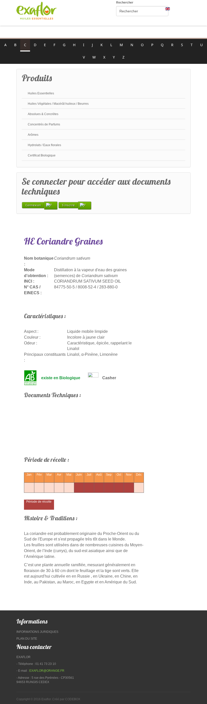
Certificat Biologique (42, 155)
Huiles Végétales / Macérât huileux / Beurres (58, 103)
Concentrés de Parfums (44, 124)
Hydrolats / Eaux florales (44, 145)
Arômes (33, 135)
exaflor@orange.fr (46, 670)
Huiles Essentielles (41, 93)
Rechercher (124, 2)
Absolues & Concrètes (43, 114)
